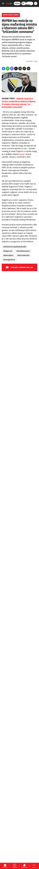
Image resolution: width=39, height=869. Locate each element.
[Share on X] (16, 68)
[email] (20, 68)
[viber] (12, 68)
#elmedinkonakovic (23, 251)
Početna (5, 867)
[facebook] (3, 68)
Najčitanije (24, 867)
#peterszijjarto (8, 255)
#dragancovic (7, 251)
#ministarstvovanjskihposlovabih (14, 247)
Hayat (21, 154)
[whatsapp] (8, 68)
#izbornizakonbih (23, 255)
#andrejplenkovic (9, 260)
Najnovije (14, 867)
